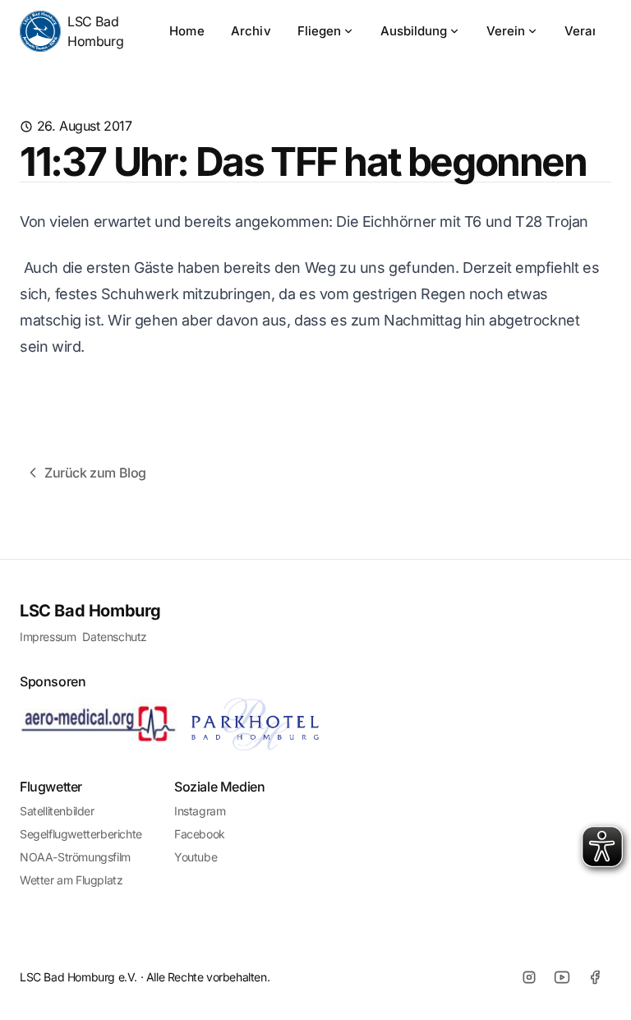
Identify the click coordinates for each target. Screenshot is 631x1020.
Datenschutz (114, 637)
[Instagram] (529, 977)
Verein (505, 31)
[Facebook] (594, 977)
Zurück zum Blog (95, 472)
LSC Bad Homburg (95, 31)
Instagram (199, 811)
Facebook (199, 834)
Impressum (48, 637)
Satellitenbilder (57, 811)
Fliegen (319, 31)
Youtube (195, 857)
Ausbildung (413, 31)
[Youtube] (562, 977)
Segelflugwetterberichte (81, 834)
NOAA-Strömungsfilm (75, 857)
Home (187, 31)
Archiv (251, 31)
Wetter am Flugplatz (71, 880)
